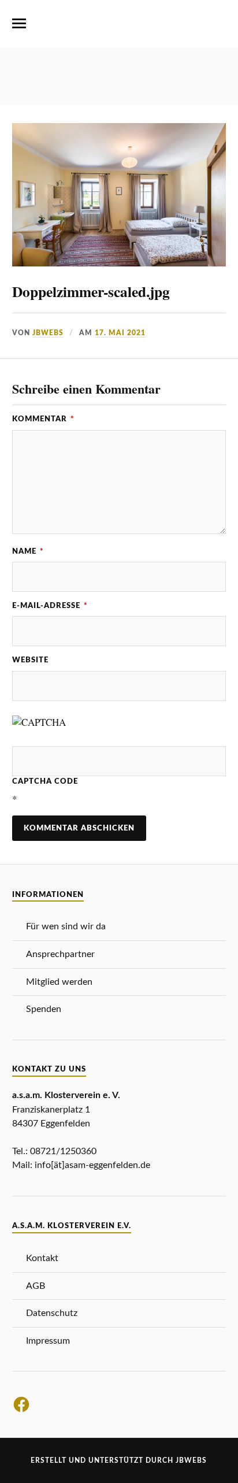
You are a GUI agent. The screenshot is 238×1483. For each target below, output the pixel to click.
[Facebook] (21, 1404)
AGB (35, 1286)
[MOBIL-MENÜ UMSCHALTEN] (19, 23)
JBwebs (48, 332)
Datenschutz (51, 1313)
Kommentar (43, 419)
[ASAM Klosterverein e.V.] (119, 29)
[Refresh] (94, 722)
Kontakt (42, 1258)
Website (30, 660)
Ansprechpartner (60, 954)
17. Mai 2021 (120, 332)
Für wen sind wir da (66, 926)
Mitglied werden (59, 982)
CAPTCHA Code (45, 781)
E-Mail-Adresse (50, 605)
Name (28, 551)
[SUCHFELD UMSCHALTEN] (219, 23)
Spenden (43, 1009)
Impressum (48, 1340)
